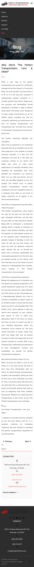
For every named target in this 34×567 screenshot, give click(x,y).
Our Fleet (4, 29)
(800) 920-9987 (17, 474)
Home (3, 12)
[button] (32, 4)
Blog (3, 33)
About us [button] (4, 16)
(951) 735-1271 (17, 479)
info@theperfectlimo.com (17, 486)
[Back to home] (15, 4)
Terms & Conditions (9, 492)
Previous (8, 441)
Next (27, 441)
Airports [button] (4, 24)
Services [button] (4, 20)
